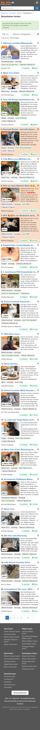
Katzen (19, 13)
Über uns (8, 698)
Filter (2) (5, 34)
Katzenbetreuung (9, 684)
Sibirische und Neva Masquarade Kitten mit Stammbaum (16, 44)
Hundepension (8, 679)
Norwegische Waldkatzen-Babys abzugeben (16, 480)
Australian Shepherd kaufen (10, 640)
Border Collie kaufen (10, 644)
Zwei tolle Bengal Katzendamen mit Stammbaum (17, 100)
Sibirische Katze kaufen (29, 666)
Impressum (15, 698)
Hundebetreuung (9, 676)
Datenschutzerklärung (11, 701)
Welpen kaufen (27, 629)
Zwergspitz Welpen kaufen (28, 647)
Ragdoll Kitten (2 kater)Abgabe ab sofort (17, 246)
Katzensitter (8, 687)
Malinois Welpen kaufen (29, 641)
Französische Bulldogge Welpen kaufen (30, 637)
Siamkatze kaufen (10, 661)
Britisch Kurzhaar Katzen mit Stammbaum (15, 302)
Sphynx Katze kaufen (29, 659)
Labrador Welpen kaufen (27, 632)
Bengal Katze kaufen (28, 656)
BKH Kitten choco (12, 334)
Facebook (20, 704)
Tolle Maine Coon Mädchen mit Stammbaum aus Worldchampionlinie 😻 (19, 160)
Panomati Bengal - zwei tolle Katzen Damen (17, 130)
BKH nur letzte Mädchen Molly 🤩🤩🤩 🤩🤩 (19, 186)
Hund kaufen (8, 629)
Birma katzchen (11, 363)
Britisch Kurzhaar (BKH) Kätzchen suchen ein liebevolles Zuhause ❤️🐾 (17, 391)
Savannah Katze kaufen (11, 659)
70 (28, 618)
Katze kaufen (8, 653)
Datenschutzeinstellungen (27, 701)
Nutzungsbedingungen (27, 698)
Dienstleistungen (10, 674)
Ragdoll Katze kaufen (11, 664)
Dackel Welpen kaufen (29, 644)
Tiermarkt (12, 13)
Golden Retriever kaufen (12, 631)
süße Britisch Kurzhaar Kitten (17, 562)
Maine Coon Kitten (11, 73)
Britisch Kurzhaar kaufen (12, 656)
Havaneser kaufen (10, 634)
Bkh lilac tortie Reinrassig (15, 535)
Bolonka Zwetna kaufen (11, 637)
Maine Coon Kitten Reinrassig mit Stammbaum (17, 450)
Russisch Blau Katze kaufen (28, 662)
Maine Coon (9, 509)
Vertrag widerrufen (20, 693)
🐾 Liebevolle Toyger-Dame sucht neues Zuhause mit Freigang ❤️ (17, 420)
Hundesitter (7, 682)
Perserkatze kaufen (28, 669)
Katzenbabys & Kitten (29, 653)
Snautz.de (4, 13)
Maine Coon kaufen (10, 667)
